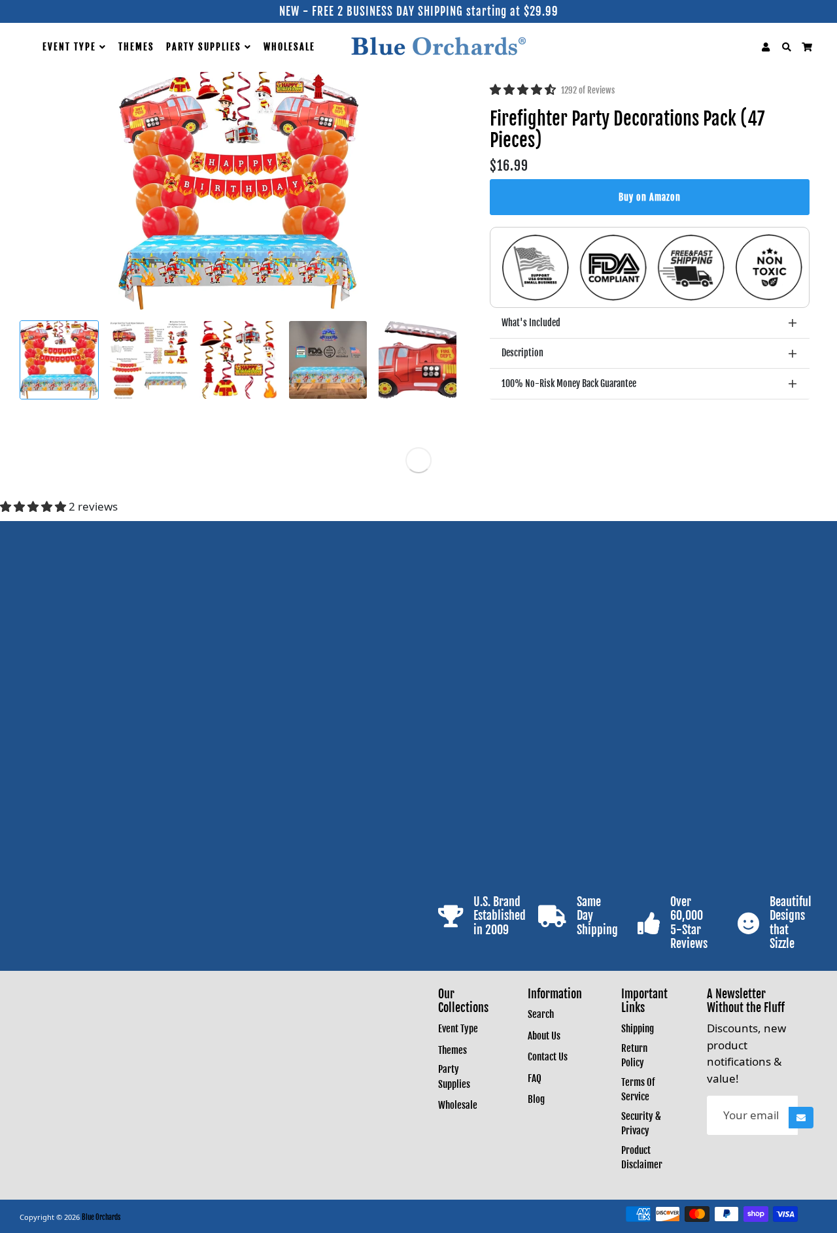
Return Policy (634, 1056)
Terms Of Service (638, 1090)
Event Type (71, 46)
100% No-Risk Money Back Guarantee (569, 383)
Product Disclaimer (641, 1158)
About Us (544, 1036)
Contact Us (548, 1057)
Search (541, 1014)
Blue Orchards (101, 1217)
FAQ (534, 1078)
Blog (536, 1099)
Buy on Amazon (650, 197)
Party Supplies (205, 46)
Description (522, 352)
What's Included (531, 322)
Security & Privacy (641, 1124)
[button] (524, 89)
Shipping (637, 1028)
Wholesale (289, 46)
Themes (136, 46)
